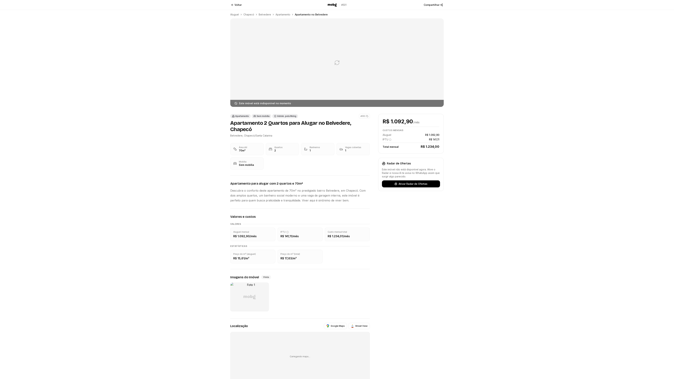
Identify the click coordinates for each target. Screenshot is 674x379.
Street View (361, 326)
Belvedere (265, 14)
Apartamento (283, 14)
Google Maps (338, 326)
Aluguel (234, 14)
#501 (363, 116)
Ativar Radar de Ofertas (413, 183)
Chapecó (248, 14)
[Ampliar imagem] (337, 62)
